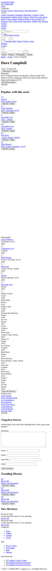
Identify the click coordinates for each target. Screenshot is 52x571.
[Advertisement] (26, 176)
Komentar (5, 431)
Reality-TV (40, 19)
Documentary (6, 17)
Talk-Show (27, 21)
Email (4, 455)
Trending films (10, 41)
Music (15, 19)
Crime (41, 15)
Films (8, 531)
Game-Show (43, 17)
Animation (19, 15)
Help (8, 550)
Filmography (20, 55)
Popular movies (7, 11)
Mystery (28, 19)
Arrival (3, 276)
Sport (20, 21)
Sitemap (9, 552)
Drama (14, 17)
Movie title (5, 518)
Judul (3, 464)
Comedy (35, 15)
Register (4, 44)
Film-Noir (33, 17)
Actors (31, 41)
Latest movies (18, 11)
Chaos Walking (7, 239)
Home (3, 57)
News (33, 19)
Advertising (10, 548)
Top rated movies (30, 11)
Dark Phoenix (6, 258)
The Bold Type (7, 285)
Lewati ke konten (7, 2)
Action (3, 15)
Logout (4, 46)
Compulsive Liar (7, 248)
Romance (4, 21)
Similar (29, 55)
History (4, 19)
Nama (4, 451)
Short (16, 21)
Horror (9, 19)
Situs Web (5, 460)
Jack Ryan (5, 267)
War (39, 21)
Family (20, 17)
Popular (11, 55)
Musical (21, 19)
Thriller (35, 21)
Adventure (11, 15)
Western (45, 21)
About (4, 55)
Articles (26, 41)
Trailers (19, 41)
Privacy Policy (11, 546)
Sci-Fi (11, 21)
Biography (28, 15)
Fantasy (26, 17)
